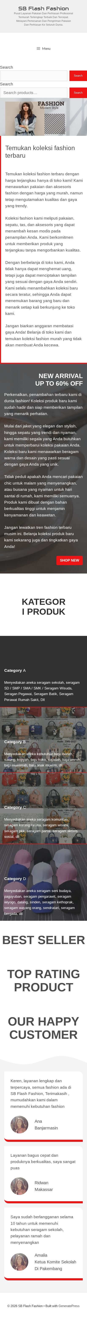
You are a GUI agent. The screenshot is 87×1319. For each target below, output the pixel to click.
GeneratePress (69, 1306)
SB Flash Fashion (43, 8)
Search (6, 67)
